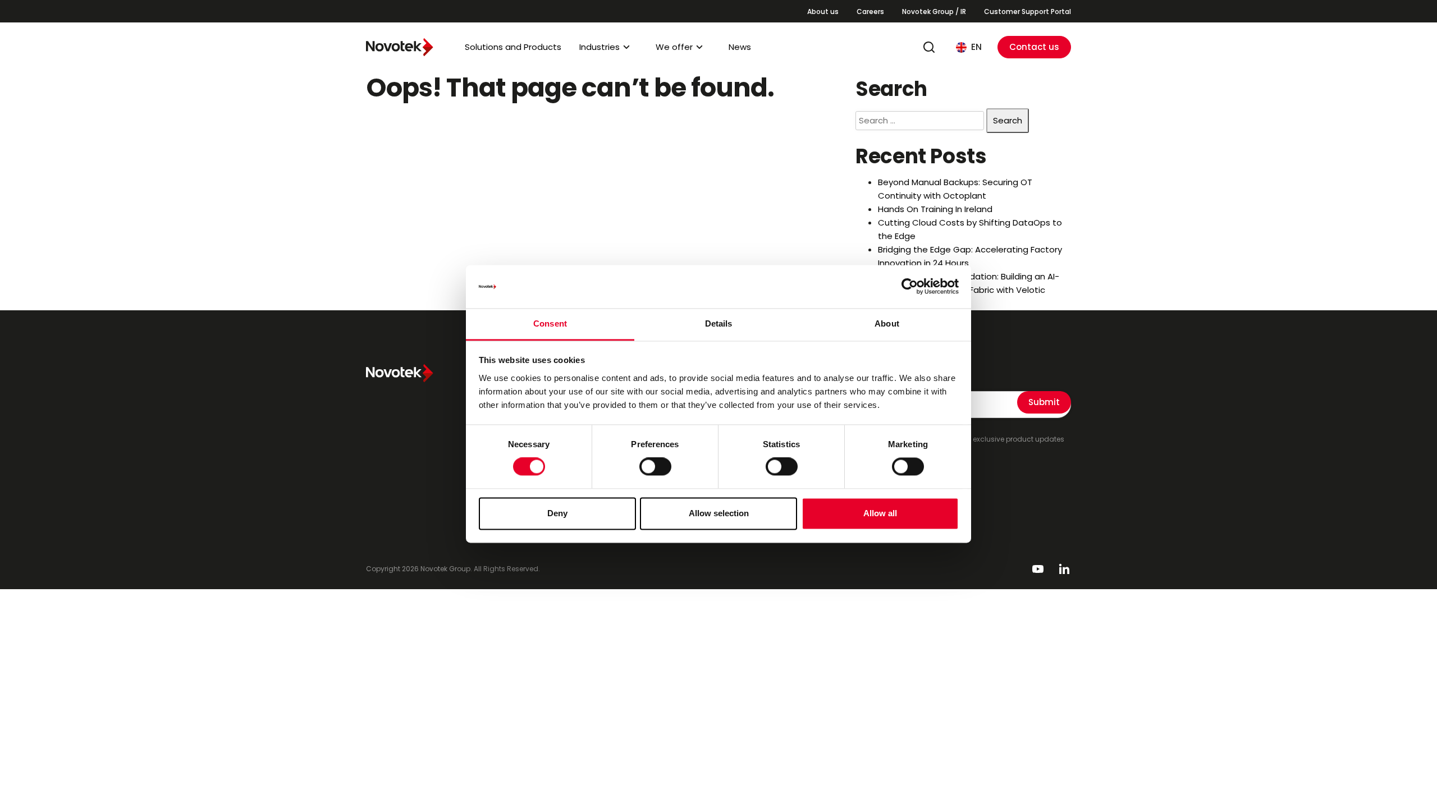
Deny (557, 513)
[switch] (655, 467)
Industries (599, 47)
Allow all (880, 513)
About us (823, 11)
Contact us (1034, 47)
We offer (674, 47)
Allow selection (719, 513)
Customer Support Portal (1027, 11)
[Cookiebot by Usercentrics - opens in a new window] (910, 286)
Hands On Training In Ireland (935, 209)
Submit (1044, 402)
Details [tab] (719, 323)
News (740, 47)
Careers (870, 11)
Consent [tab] (550, 323)
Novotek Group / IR (934, 11)
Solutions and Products (513, 47)
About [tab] (887, 323)
